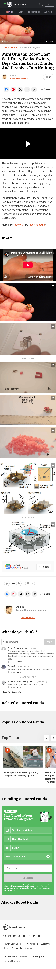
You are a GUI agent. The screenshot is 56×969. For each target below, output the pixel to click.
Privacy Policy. (12, 890)
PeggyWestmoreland (18, 648)
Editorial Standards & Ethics (16, 956)
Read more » (28, 617)
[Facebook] (4, 936)
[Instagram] (9, 936)
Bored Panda (14, 927)
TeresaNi (12, 666)
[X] (19, 936)
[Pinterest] (14, 936)
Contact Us (17, 948)
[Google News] (39, 936)
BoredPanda (16, 4)
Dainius (12, 76)
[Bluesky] (24, 936)
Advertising (32, 944)
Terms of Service (11, 961)
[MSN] (34, 936)
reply (19, 662)
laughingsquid (37, 224)
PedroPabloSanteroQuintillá (21, 681)
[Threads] (29, 936)
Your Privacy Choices (13, 944)
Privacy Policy (40, 956)
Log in (49, 4)
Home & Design (10, 48)
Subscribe (28, 878)
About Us (45, 944)
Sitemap (29, 948)
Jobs (5, 948)
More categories (15, 856)
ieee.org (18, 224)
